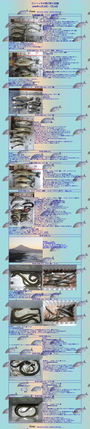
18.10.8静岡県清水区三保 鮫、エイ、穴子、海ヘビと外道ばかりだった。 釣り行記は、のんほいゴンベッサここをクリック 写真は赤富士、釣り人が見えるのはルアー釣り (55, 244)
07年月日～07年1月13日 (56, 12)
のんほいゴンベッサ (54, 98)
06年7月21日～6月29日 (43, 12)
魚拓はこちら (54, 15)
